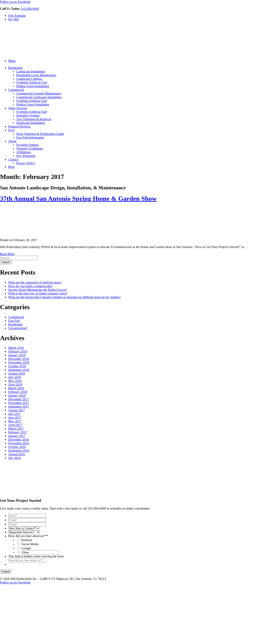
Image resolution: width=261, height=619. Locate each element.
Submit (6, 571)
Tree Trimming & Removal (33, 119)
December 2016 (18, 439)
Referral (26, 540)
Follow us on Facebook (15, 1)
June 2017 (14, 417)
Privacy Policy (25, 163)
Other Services (17, 108)
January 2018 (16, 395)
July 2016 (14, 458)
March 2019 (16, 348)
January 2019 (16, 355)
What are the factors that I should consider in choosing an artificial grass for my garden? (64, 297)
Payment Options (27, 145)
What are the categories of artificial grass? (35, 282)
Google (26, 548)
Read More (7, 254)
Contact (13, 159)
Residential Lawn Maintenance (36, 75)
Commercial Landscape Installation (39, 97)
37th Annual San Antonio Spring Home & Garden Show (78, 198)
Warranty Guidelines (29, 148)
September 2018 (18, 370)
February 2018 (17, 392)
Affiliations (23, 152)
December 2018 (18, 359)
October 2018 (17, 366)
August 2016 (16, 454)
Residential (15, 68)
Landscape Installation (30, 71)
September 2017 (18, 406)
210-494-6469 (30, 8)
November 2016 (18, 443)
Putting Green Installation (32, 86)
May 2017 (14, 421)
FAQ (11, 130)
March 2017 (16, 428)
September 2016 (18, 450)
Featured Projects (19, 126)
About (12, 141)
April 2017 (15, 425)
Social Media (29, 544)
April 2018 (15, 384)
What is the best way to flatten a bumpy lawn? (37, 293)
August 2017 (16, 410)
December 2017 (18, 399)
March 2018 (16, 388)
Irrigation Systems (28, 115)
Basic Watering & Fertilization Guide (40, 134)
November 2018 (18, 362)
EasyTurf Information (30, 137)
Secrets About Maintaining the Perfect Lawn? (37, 289)
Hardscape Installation (30, 123)
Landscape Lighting (29, 79)
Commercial (16, 90)
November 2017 (18, 403)
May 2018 (14, 381)
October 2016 (17, 447)
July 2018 (14, 377)
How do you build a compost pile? (30, 286)
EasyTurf (14, 320)
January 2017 (16, 436)
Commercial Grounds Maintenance (38, 93)
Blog (11, 167)
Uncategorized (17, 328)
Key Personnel (25, 156)
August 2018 (16, 373)
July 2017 (14, 414)
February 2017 (17, 432)
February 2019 (17, 351)
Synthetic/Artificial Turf (31, 82)
